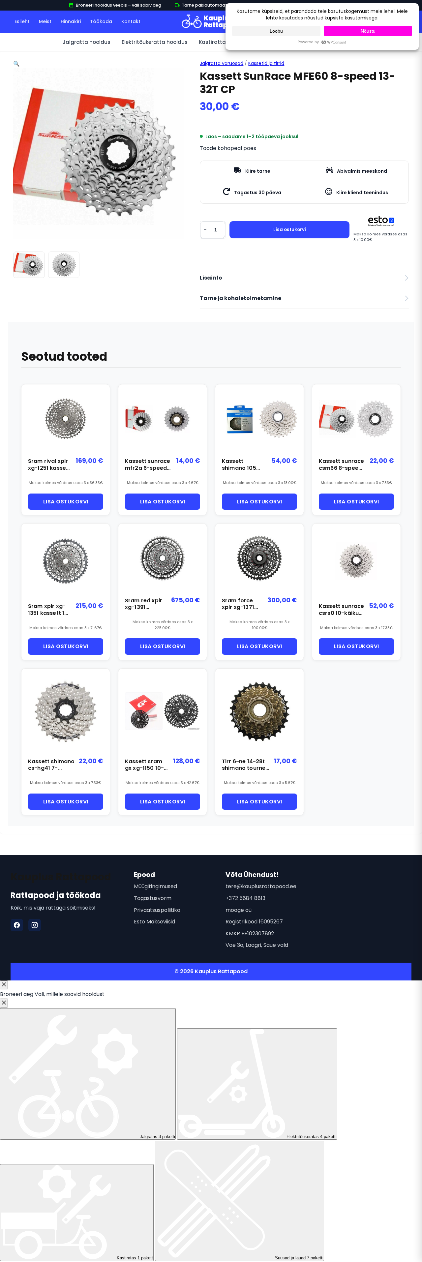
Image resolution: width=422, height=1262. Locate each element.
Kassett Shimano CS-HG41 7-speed (51, 765)
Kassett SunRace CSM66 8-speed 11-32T (341, 465)
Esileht (22, 21)
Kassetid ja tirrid (266, 63)
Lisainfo (211, 278)
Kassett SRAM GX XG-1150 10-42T (144, 765)
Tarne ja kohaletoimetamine (240, 298)
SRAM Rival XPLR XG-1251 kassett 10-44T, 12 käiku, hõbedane (49, 465)
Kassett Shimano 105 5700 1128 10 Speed (239, 465)
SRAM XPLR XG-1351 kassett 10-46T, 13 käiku (49, 610)
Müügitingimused (155, 886)
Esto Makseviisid (154, 921)
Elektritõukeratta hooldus (155, 42)
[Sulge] (4, 984)
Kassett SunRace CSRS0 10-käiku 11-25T (341, 610)
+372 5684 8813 (245, 898)
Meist (45, 21)
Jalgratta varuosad (221, 63)
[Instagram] (34, 925)
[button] (16, 64)
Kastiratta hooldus (223, 42)
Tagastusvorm (152, 898)
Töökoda (101, 21)
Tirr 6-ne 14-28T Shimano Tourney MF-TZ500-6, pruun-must (245, 765)
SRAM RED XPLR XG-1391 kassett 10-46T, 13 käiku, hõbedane (145, 604)
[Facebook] (17, 925)
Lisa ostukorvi (289, 229)
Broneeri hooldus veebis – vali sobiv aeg (115, 5)
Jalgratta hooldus (86, 42)
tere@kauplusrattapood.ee (261, 886)
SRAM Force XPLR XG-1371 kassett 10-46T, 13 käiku (238, 604)
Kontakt (130, 21)
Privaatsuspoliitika (157, 910)
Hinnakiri (71, 21)
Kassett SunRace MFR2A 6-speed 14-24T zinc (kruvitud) (147, 465)
